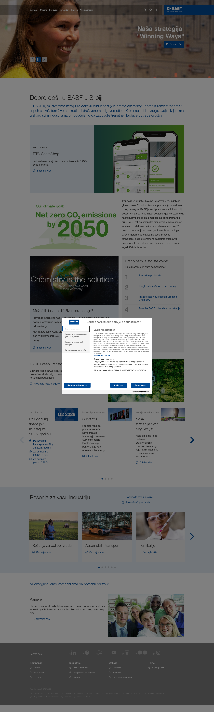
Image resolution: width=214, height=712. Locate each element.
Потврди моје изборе (77, 385)
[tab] (75, 329)
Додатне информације (102, 355)
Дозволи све (141, 385)
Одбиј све (118, 385)
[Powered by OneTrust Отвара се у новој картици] (141, 391)
